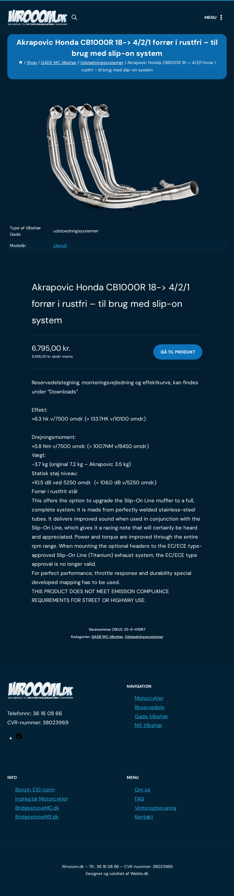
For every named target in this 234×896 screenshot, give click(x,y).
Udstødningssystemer (144, 636)
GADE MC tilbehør (107, 636)
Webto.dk (139, 873)
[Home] (21, 62)
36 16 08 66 (47, 713)
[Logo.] (40, 690)
